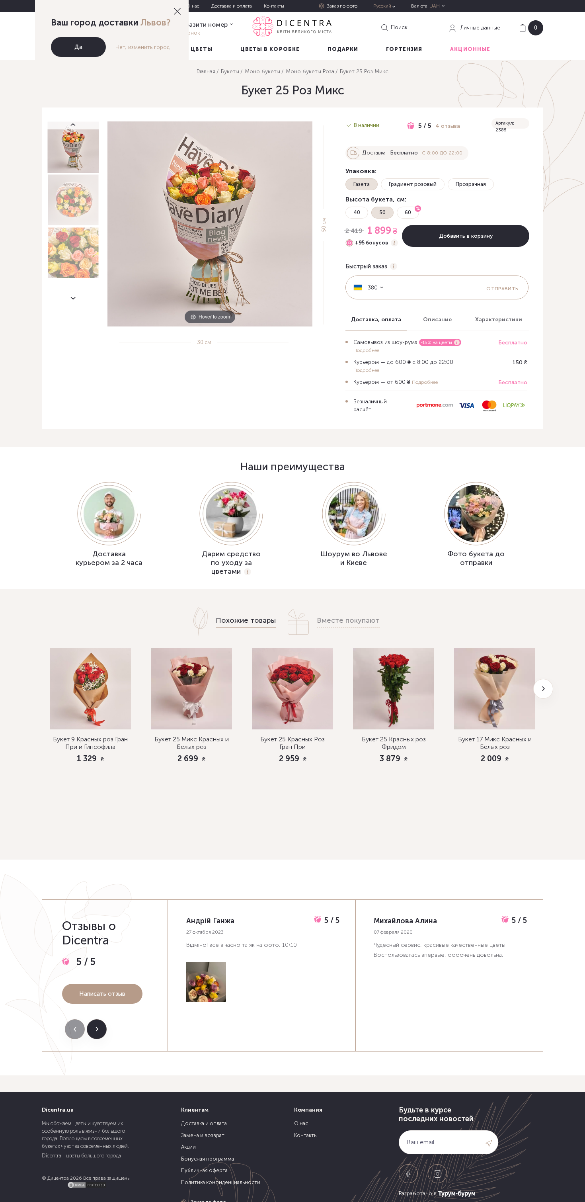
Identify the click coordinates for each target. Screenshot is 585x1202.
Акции (188, 1147)
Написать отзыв (102, 993)
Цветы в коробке (270, 49)
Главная (206, 71)
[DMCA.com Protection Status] (87, 1183)
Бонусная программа (207, 1159)
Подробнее (366, 350)
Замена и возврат (202, 1135)
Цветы (202, 49)
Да (78, 47)
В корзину (90, 801)
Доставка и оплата (231, 6)
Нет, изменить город (142, 47)
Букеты (230, 71)
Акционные (470, 49)
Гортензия (404, 49)
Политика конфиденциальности (220, 1182)
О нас (192, 6)
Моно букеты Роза (310, 71)
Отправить (502, 288)
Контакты (274, 6)
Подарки (343, 49)
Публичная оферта (204, 1170)
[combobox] (366, 287)
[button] (543, 689)
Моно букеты (262, 71)
